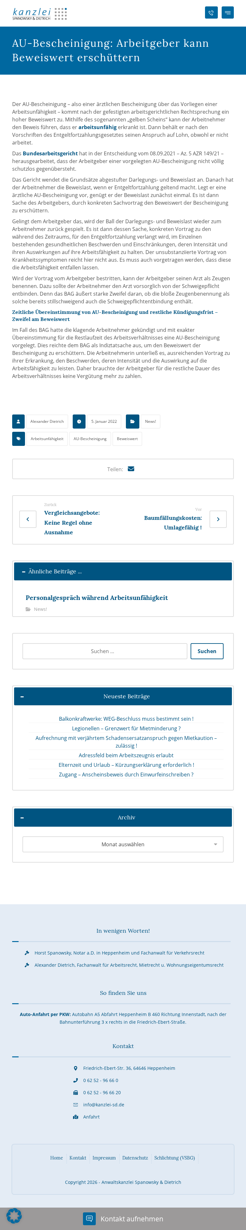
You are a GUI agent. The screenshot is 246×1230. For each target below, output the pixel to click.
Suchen (207, 651)
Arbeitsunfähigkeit (47, 438)
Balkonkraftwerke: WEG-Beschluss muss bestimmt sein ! (126, 718)
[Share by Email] (131, 469)
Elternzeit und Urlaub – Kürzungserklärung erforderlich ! (126, 764)
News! (150, 421)
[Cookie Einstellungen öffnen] (14, 1221)
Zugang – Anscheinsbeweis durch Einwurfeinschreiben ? (126, 774)
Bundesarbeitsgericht (50, 153)
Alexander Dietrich (47, 421)
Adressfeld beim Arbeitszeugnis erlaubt (126, 755)
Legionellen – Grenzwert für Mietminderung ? (126, 728)
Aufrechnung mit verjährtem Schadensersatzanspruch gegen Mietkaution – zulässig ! (126, 741)
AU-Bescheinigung (90, 438)
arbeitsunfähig (97, 127)
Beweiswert (127, 438)
